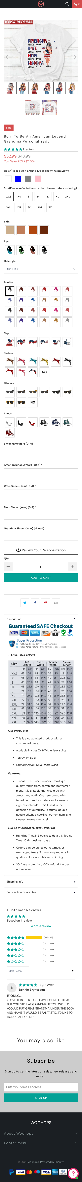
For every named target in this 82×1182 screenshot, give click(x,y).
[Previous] (7, 57)
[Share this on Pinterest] (45, 602)
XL (57, 196)
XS (19, 196)
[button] (13, 149)
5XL (29, 207)
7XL (51, 207)
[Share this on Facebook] (35, 602)
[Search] (67, 4)
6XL (40, 207)
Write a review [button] (41, 926)
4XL (19, 207)
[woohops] (41, 4)
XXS (8, 196)
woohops (33, 1162)
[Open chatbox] (73, 1173)
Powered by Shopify (52, 1162)
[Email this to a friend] (56, 602)
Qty (6, 558)
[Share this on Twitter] (24, 602)
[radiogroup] (41, 230)
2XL (67, 196)
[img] (28, 985)
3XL (8, 207)
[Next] (75, 57)
